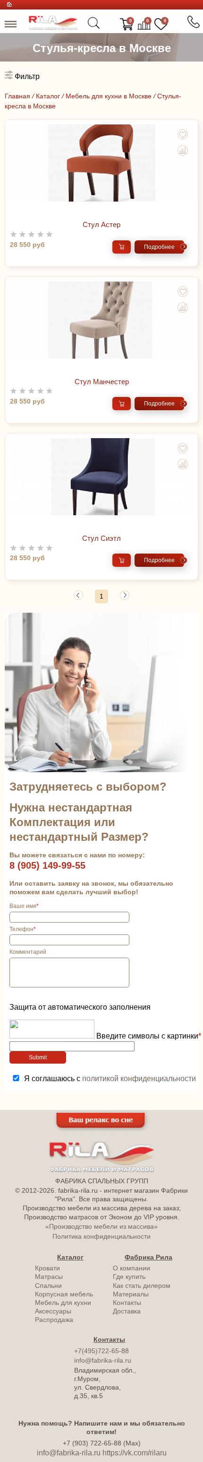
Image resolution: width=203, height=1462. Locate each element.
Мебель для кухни (63, 1302)
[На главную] (53, 28)
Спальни (48, 1285)
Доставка (127, 1311)
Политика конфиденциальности (101, 1236)
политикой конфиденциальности (139, 1078)
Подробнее (159, 247)
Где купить (129, 1276)
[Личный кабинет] (110, 24)
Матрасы (49, 1276)
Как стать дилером (141, 1285)
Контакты (127, 1302)
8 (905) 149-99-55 (47, 865)
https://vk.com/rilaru (134, 1453)
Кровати (47, 1268)
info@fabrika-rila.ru (102, 1360)
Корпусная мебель (64, 1294)
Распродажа (54, 1319)
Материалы (131, 1294)
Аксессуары (53, 1311)
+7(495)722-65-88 (101, 1351)
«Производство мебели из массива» (101, 1226)
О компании (131, 1268)
